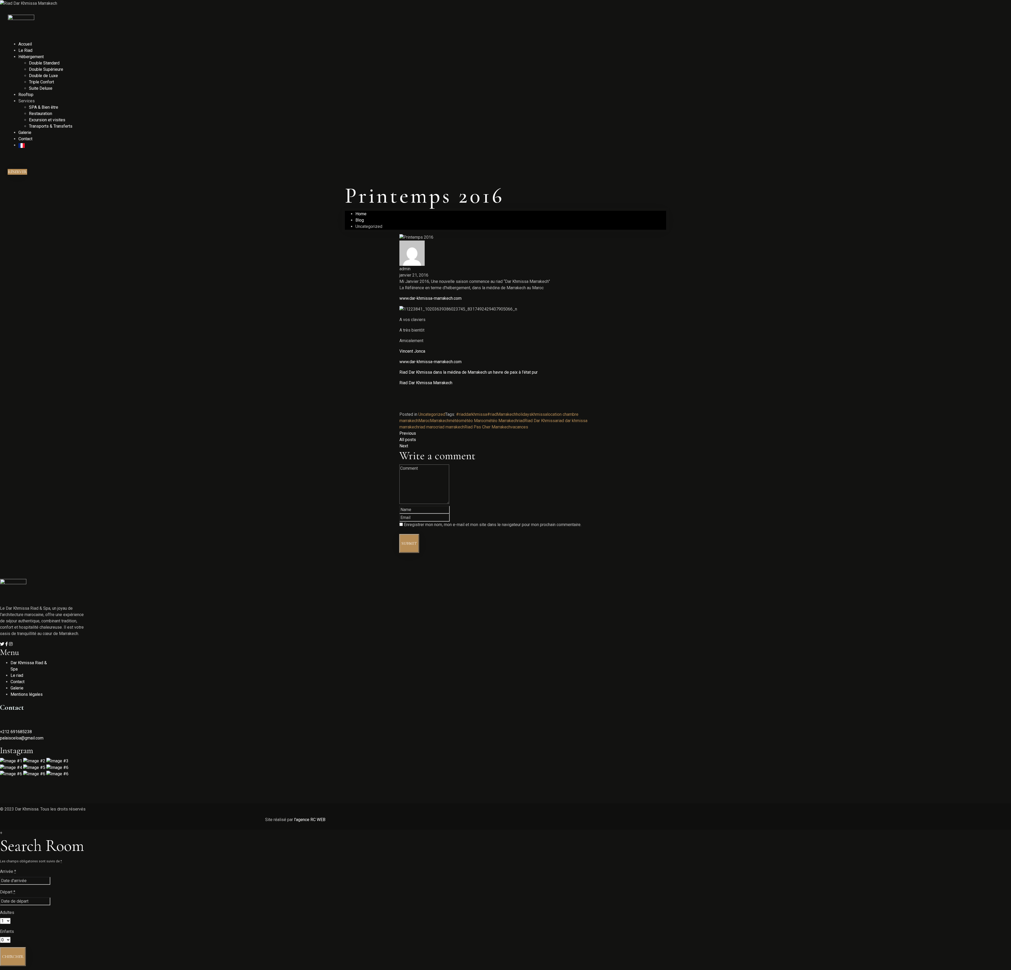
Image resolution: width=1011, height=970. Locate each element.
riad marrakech (451, 426)
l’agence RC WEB (310, 819)
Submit (409, 543)
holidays (524, 414)
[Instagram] (11, 644)
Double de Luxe (43, 75)
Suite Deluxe (40, 88)
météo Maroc (473, 420)
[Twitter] (2, 644)
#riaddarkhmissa (471, 414)
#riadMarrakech (501, 414)
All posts (407, 439)
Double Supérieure (46, 69)
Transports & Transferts (50, 126)
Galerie (24, 132)
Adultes (7, 912)
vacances (519, 426)
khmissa (539, 414)
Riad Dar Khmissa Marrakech (425, 382)
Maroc (424, 420)
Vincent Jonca (412, 351)
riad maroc (428, 426)
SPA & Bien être (43, 107)
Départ (7, 891)
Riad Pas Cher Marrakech (487, 426)
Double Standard (44, 63)
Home (360, 213)
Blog (359, 220)
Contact (25, 138)
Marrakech (439, 420)
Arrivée (8, 871)
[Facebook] (7, 644)
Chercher (12, 956)
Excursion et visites (47, 119)
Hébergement (31, 56)
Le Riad (25, 50)
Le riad (17, 675)
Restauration (40, 113)
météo (455, 420)
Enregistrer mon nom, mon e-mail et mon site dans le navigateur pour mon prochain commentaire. (492, 524)
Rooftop (25, 94)
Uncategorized (431, 414)
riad (521, 420)
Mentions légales (27, 694)
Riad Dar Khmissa (540, 420)
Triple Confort (41, 81)
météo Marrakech (501, 420)
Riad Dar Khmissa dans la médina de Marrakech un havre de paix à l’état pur (468, 372)
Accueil (25, 44)
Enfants (7, 931)
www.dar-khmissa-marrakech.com (430, 298)
